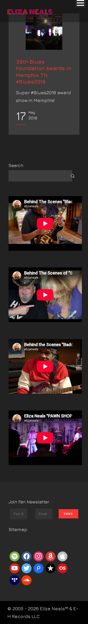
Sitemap (18, 529)
